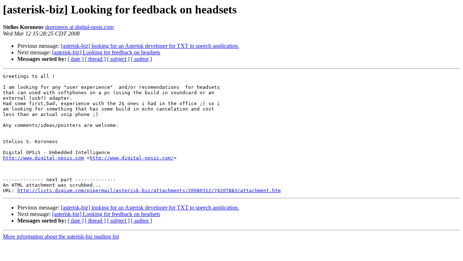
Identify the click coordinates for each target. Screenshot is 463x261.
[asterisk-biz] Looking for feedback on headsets (106, 52)
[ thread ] (95, 59)
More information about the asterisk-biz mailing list (61, 236)
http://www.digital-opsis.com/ (132, 158)
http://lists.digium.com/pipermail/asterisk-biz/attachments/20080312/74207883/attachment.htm (149, 190)
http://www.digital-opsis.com (43, 158)
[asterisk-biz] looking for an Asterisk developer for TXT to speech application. (150, 46)
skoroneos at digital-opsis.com (79, 27)
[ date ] (76, 59)
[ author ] (141, 59)
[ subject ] (118, 59)
